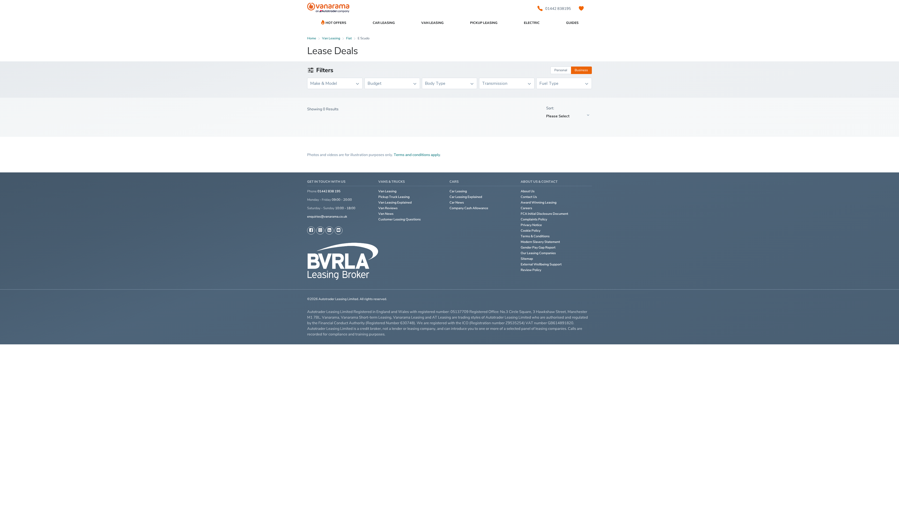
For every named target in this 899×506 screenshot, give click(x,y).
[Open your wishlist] (581, 8)
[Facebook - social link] (311, 230)
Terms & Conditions (535, 236)
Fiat (349, 38)
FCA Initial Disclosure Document (544, 214)
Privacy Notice (531, 225)
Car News (457, 203)
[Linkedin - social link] (329, 230)
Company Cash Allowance (469, 208)
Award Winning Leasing (538, 203)
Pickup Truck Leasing (394, 197)
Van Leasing (387, 191)
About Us (527, 191)
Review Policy (531, 270)
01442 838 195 (328, 191)
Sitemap (527, 259)
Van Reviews (388, 208)
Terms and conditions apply (417, 154)
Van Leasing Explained (395, 203)
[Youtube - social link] (338, 230)
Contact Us (529, 197)
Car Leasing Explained (466, 197)
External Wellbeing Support (541, 264)
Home (311, 38)
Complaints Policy (534, 219)
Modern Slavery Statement (540, 242)
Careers (526, 208)
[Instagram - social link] (320, 230)
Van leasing (331, 38)
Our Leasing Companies (538, 253)
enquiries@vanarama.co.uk (327, 217)
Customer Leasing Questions (399, 219)
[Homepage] (328, 9)
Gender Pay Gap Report (538, 247)
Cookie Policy (530, 231)
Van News (386, 214)
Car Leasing (458, 191)
